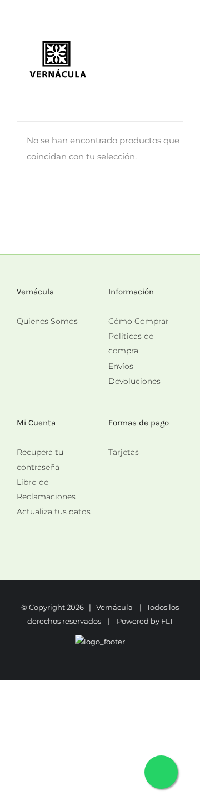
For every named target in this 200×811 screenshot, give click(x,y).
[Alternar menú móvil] (178, 53)
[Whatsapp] (111, 468)
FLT (167, 621)
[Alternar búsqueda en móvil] (158, 53)
